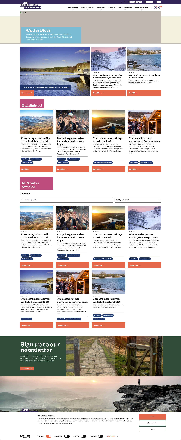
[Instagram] (130, 2)
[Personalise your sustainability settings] (155, 7)
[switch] (67, 436)
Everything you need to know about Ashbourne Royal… (70, 141)
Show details (111, 436)
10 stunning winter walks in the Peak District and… (35, 140)
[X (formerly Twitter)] (134, 2)
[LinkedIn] (141, 2)
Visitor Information (141, 8)
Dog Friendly (25, 159)
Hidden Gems (61, 159)
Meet (159, 1)
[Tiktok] (139, 2)
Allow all (152, 417)
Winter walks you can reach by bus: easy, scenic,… (144, 236)
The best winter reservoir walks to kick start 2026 (45, 87)
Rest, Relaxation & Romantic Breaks (103, 162)
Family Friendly (134, 162)
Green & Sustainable (145, 258)
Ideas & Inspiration (125, 8)
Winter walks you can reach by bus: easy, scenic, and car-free (107, 76)
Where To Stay (73, 8)
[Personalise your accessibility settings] (159, 7)
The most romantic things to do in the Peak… (107, 140)
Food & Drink (101, 8)
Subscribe (26, 368)
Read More (25, 93)
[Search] (151, 7)
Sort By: (119, 200)
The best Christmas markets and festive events (144, 140)
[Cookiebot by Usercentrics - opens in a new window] (25, 436)
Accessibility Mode (113, 1)
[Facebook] (132, 2)
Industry (149, 1)
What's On (112, 8)
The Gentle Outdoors (27, 162)
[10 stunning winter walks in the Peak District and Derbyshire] (36, 218)
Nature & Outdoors (36, 159)
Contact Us (84, 1)
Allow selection (152, 423)
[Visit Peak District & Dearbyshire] (30, 5)
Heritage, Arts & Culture (73, 159)
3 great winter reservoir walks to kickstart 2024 (106, 300)
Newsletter (97, 1)
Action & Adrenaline (63, 162)
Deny (152, 429)
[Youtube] (137, 2)
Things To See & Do (87, 8)
